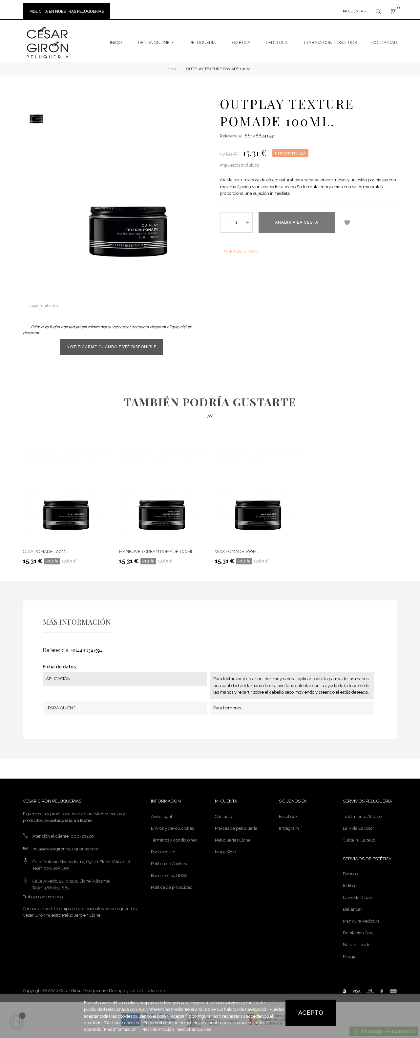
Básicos (350, 873)
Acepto (310, 1012)
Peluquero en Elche (81, 915)
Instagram (289, 828)
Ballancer (352, 909)
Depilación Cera (358, 932)
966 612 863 (57, 887)
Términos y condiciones (174, 840)
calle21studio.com (147, 990)
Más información (158, 1029)
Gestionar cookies (194, 1029)
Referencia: (231, 135)
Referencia (56, 650)
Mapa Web (225, 851)
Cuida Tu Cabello (359, 840)
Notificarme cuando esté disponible (112, 347)
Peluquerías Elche (232, 840)
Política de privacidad (172, 887)
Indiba (349, 885)
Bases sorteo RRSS (169, 875)
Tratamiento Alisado (362, 816)
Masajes (350, 956)
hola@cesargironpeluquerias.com (65, 848)
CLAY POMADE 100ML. (46, 551)
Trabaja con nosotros (43, 896)
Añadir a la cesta (296, 222)
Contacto (223, 816)
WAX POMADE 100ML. (237, 551)
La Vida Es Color (358, 828)
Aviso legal (161, 816)
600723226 (82, 836)
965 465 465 (56, 868)
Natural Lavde (356, 944)
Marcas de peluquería (236, 828)
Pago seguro (163, 851)
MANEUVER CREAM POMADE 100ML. (156, 551)
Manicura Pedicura (361, 921)
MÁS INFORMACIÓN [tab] (77, 622)
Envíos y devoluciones (172, 828)
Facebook (288, 816)
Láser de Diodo (357, 897)
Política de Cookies (169, 863)
